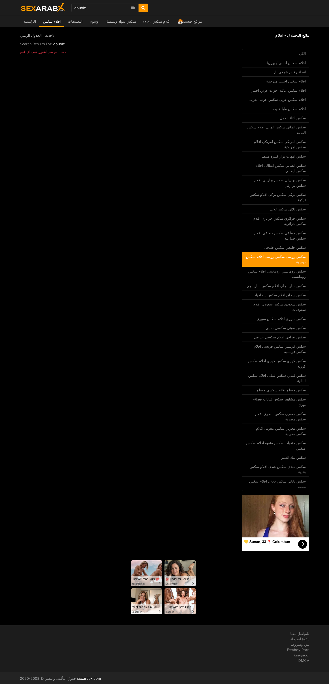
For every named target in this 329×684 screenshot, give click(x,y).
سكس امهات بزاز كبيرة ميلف (283, 156)
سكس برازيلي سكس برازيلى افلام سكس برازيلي (280, 183)
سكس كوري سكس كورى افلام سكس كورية (277, 363)
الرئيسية (30, 21)
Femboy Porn (298, 649)
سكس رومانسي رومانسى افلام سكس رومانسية (277, 274)
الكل (302, 53)
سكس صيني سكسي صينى (285, 328)
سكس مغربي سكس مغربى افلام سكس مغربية (281, 431)
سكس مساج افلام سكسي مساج (281, 390)
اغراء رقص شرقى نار (289, 72)
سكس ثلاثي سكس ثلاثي (288, 209)
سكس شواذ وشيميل (121, 21)
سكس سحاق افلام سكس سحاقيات (279, 295)
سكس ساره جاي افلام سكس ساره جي (276, 286)
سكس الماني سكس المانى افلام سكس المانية (276, 130)
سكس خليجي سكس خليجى (285, 247)
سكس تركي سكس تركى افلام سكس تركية (278, 197)
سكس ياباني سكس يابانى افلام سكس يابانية (277, 484)
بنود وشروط (300, 644)
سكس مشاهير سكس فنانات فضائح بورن (279, 402)
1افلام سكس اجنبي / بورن (286, 63)
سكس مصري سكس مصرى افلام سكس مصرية (280, 416)
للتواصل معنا (299, 633)
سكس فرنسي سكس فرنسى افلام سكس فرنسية (280, 349)
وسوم (94, 21)
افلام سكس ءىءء (156, 21)
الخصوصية (301, 655)
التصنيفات (75, 21)
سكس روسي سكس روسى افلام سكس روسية (276, 259)
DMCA (303, 660)
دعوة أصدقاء (299, 639)
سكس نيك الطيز (293, 457)
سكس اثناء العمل (293, 118)
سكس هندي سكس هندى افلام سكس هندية (278, 469)
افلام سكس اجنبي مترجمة (286, 81)
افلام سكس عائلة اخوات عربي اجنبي (278, 90)
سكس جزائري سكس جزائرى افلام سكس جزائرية (279, 221)
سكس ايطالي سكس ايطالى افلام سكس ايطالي (281, 168)
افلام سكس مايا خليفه (289, 108)
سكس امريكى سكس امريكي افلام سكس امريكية (280, 144)
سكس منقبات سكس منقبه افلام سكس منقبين (276, 445)
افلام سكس (52, 21)
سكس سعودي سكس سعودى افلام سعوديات (279, 307)
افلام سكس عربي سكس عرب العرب (277, 99)
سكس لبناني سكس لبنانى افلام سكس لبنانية (277, 378)
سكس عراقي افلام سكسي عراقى (280, 337)
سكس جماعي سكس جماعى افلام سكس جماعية (280, 235)
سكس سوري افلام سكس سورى (281, 318)
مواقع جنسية (192, 21)
